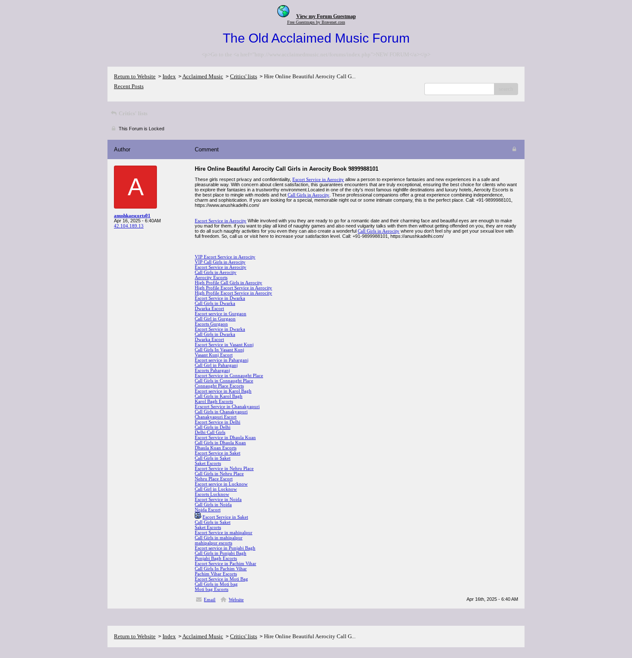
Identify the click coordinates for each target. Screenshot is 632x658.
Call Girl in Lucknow (216, 489)
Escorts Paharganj (212, 370)
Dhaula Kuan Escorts (215, 447)
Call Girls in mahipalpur (218, 537)
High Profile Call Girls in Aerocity (228, 282)
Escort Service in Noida (218, 499)
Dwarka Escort (209, 308)
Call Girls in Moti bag (216, 584)
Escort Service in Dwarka (220, 298)
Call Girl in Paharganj (216, 365)
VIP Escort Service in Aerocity (225, 256)
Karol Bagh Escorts (214, 401)
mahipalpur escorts (213, 542)
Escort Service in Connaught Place (229, 375)
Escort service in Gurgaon (220, 313)
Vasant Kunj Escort (214, 354)
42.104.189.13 (129, 225)
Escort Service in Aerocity (318, 179)
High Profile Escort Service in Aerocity (233, 287)
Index (169, 76)
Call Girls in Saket (212, 458)
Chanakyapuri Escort (215, 416)
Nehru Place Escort (214, 478)
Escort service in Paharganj (222, 360)
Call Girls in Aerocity (308, 194)
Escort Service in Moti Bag (221, 578)
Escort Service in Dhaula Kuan (225, 437)
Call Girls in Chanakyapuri (221, 411)
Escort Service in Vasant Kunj (224, 344)
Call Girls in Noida (213, 504)
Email (209, 599)
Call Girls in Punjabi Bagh (220, 553)
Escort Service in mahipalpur (223, 532)
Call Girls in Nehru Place (219, 473)
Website (236, 599)
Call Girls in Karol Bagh (218, 396)
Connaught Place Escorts (219, 385)
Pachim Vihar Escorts (216, 573)
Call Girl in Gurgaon (215, 318)
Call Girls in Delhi (212, 427)
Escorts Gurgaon (211, 323)
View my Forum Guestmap (326, 16)
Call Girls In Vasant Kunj (219, 349)
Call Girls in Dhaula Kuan (220, 442)
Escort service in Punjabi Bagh (225, 547)
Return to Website (135, 76)
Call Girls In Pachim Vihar (221, 568)
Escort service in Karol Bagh (223, 391)
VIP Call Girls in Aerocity (220, 261)
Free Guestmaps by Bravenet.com (316, 22)
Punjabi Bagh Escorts (216, 558)
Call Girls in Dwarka (215, 303)
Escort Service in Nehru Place (224, 468)
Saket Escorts (208, 463)
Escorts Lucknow (212, 494)
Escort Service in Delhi (217, 421)
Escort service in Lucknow (221, 483)
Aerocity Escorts (211, 277)
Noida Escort (208, 509)
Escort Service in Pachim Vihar (225, 563)
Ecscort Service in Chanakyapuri (227, 406)
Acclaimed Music (202, 76)
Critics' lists (243, 76)
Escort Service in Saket (217, 452)
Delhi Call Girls (210, 432)
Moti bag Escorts (211, 589)
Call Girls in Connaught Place (224, 380)
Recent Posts (129, 86)
